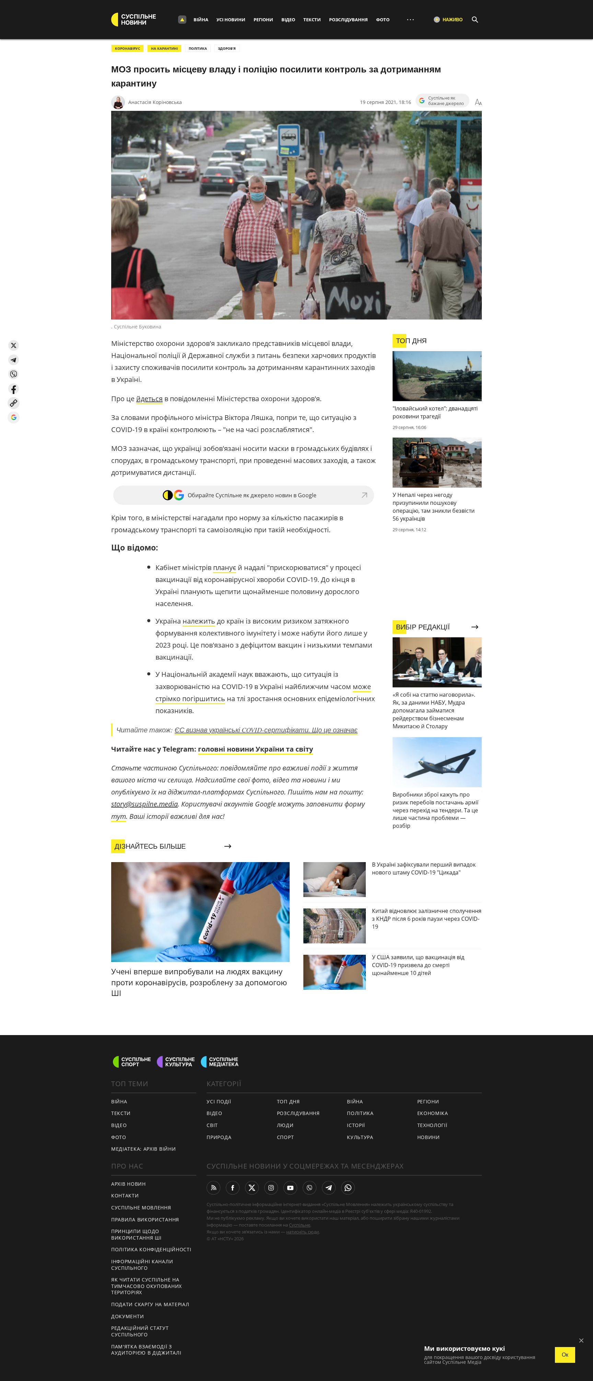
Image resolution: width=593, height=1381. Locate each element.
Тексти (312, 19)
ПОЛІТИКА (198, 48)
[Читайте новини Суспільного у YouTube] (290, 1188)
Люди (285, 1125)
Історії (356, 1125)
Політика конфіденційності (151, 1249)
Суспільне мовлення (141, 1207)
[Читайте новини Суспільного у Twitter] (252, 1188)
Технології (432, 1125)
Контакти (125, 1195)
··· (410, 19)
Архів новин (128, 1184)
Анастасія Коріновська (155, 102)
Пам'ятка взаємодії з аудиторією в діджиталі (146, 1349)
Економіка (432, 1113)
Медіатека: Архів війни (143, 1149)
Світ (212, 1125)
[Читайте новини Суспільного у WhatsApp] (348, 1188)
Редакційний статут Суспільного (140, 1331)
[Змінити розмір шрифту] (478, 102)
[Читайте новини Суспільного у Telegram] (329, 1188)
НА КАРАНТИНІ (164, 48)
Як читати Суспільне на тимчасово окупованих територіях (146, 1286)
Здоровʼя (227, 48)
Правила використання (145, 1219)
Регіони (263, 19)
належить (199, 621)
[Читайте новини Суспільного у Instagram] (271, 1188)
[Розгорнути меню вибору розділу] (182, 19)
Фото (382, 19)
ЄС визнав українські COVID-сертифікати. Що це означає (266, 729)
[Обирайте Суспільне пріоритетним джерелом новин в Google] (14, 417)
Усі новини (231, 19)
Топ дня (288, 1101)
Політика (360, 1113)
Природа (219, 1137)
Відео (288, 19)
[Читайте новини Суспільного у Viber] (309, 1188)
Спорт (285, 1137)
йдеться (149, 398)
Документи (127, 1316)
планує (224, 567)
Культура (360, 1137)
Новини (428, 1137)
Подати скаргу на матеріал (150, 1304)
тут (118, 816)
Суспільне (299, 1225)
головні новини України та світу (255, 749)
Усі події (219, 1101)
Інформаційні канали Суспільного (142, 1264)
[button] (14, 345)
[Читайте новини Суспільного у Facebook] (233, 1188)
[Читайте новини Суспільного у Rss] (213, 1188)
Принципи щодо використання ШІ (136, 1234)
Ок (565, 1355)
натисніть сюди (302, 1232)
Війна (201, 19)
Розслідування (348, 19)
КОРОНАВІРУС (127, 48)
